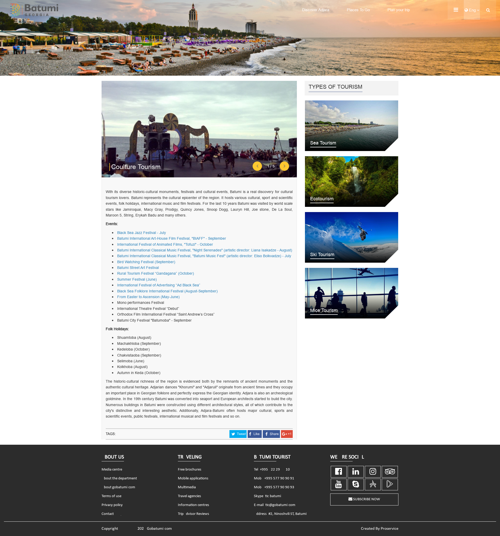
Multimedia (187, 487)
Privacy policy (112, 505)
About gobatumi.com (118, 487)
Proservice (389, 529)
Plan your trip (399, 10)
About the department (119, 478)
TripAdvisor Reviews (193, 514)
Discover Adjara (315, 10)
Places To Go (358, 10)
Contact (108, 514)
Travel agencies (189, 496)
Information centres (193, 505)
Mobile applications (193, 478)
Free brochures (189, 470)
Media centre (112, 470)
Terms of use (111, 496)
